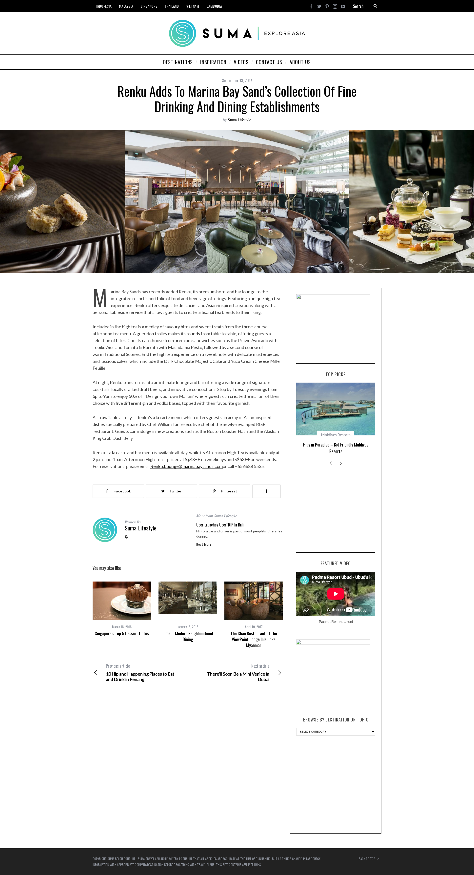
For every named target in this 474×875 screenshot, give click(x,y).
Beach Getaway (335, 434)
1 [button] (440, 198)
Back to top (367, 858)
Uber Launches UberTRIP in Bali (220, 525)
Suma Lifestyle (239, 119)
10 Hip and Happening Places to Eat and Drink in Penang (140, 672)
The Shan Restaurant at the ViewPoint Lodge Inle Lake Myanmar (254, 639)
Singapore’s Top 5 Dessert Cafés (122, 633)
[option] (237, 201)
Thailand (171, 6)
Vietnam (192, 6)
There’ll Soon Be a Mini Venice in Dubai (238, 672)
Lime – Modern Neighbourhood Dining (187, 636)
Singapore (149, 6)
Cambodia (214, 6)
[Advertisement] (335, 514)
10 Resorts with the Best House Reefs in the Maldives (335, 447)
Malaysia (126, 6)
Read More (203, 544)
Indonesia (104, 6)
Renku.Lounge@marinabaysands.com (186, 466)
